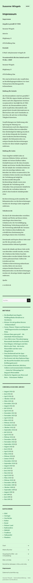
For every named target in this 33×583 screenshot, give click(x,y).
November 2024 (9, 403)
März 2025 (7, 401)
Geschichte (8, 518)
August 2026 (8, 391)
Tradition (7, 532)
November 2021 (9, 442)
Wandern (7, 537)
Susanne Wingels (12, 6)
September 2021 (9, 444)
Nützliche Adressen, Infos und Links (15, 564)
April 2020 (8, 475)
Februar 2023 (8, 423)
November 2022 (9, 425)
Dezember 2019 (9, 482)
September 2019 (9, 490)
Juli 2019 (7, 494)
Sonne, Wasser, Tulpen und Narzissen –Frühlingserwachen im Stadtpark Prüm (17, 329)
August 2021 (8, 446)
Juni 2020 (7, 470)
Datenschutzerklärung (10, 572)
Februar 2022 (8, 437)
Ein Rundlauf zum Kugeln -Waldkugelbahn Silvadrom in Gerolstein (14, 317)
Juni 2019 (7, 497)
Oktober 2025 (8, 399)
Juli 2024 (7, 408)
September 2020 (9, 463)
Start (4, 545)
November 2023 (9, 415)
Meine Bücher (7, 550)
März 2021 (7, 454)
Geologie (7, 516)
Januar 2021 (8, 458)
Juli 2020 (7, 468)
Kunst (6, 523)
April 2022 (7, 434)
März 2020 (8, 478)
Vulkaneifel (8, 535)
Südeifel (7, 530)
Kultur (6, 520)
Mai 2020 (7, 473)
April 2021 (7, 451)
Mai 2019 (7, 499)
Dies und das (7, 560)
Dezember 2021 (9, 439)
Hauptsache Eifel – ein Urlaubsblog (10, 555)
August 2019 (8, 492)
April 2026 (7, 396)
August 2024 (8, 406)
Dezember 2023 (9, 413)
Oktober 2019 (8, 487)
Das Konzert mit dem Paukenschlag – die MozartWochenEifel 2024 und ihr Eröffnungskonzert (17, 360)
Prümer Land (8, 525)
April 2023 (7, 418)
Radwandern (8, 528)
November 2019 (9, 485)
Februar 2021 (8, 456)
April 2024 (7, 411)
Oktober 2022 (8, 427)
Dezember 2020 (9, 461)
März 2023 (7, 420)
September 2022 (9, 430)
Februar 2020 (8, 480)
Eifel (5, 513)
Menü (28, 6)
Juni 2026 (7, 394)
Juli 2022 (7, 432)
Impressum (7, 568)
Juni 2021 (7, 449)
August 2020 (8, 466)
